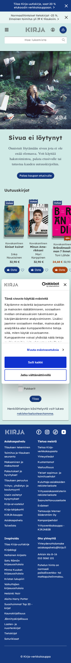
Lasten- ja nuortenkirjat (12, 626)
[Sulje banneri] (65, 284)
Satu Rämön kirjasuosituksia (13, 562)
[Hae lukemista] (63, 39)
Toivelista (10, 525)
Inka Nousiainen (14, 256)
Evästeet (43, 505)
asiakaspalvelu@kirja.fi (52, 547)
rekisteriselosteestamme (35, 413)
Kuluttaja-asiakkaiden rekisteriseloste (51, 483)
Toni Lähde (62, 255)
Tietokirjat (10, 633)
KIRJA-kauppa (13, 514)
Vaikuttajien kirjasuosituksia (13, 586)
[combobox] (36, 40)
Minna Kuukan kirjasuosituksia (13, 571)
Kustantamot (46, 462)
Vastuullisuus (46, 467)
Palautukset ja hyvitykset (13, 473)
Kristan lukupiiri (14, 578)
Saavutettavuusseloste (52, 500)
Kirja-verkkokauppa (37, 656)
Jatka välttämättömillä (35, 375)
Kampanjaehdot (48, 520)
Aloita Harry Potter (16, 598)
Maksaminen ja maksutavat (13, 463)
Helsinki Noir (12, 593)
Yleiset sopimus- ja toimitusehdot (49, 474)
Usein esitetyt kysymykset (13, 496)
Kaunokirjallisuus (14, 613)
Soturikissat (11, 638)
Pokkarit (29, 388)
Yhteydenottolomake (51, 543)
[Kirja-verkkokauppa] (14, 432)
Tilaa (35, 399)
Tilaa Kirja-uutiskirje (16, 544)
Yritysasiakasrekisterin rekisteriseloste (52, 493)
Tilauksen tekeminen (17, 447)
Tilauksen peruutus (16, 480)
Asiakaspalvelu (13, 520)
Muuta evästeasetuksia (43, 349)
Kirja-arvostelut (14, 504)
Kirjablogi (10, 549)
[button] (6, 29)
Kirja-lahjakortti (14, 509)
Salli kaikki (35, 362)
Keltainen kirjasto (15, 555)
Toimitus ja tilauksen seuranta (17, 454)
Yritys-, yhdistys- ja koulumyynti (16, 487)
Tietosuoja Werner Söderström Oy (49, 513)
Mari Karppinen (38, 256)
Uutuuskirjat (16, 190)
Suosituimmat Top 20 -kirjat (18, 606)
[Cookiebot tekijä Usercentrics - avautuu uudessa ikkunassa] (44, 284)
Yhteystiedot (46, 456)
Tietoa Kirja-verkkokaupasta (47, 449)
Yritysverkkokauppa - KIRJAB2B (51, 527)
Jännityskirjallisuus (16, 618)
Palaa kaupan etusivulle (36, 175)
